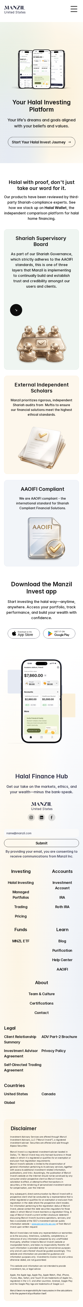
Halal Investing (21, 882)
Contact (41, 1013)
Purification (62, 950)
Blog (62, 941)
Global (9, 1102)
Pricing (21, 916)
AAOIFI (62, 969)
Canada (48, 1094)
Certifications (41, 1003)
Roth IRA (62, 907)
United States (16, 1094)
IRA (62, 897)
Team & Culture (41, 994)
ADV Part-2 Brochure (59, 1037)
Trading (21, 907)
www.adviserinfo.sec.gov (44, 1224)
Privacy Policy (54, 1051)
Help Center (62, 960)
